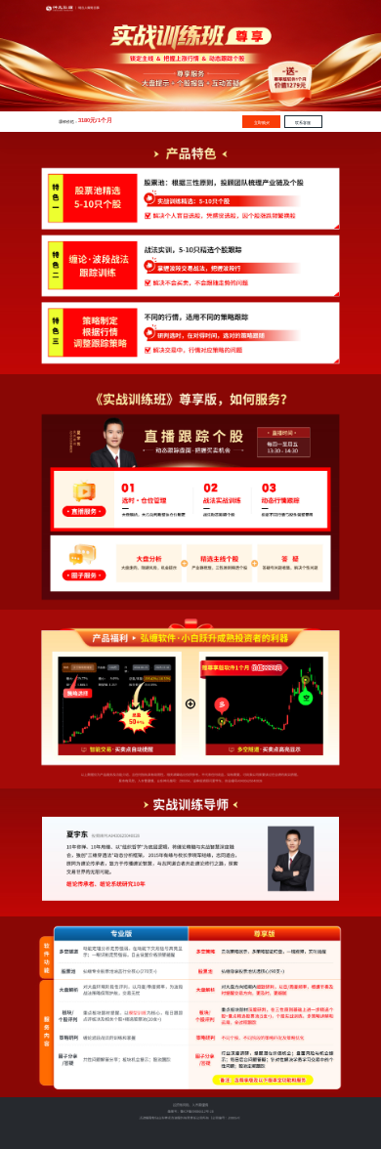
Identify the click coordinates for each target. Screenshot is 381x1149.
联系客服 (303, 122)
